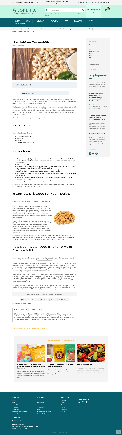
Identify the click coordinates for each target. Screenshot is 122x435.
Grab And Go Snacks (85, 29)
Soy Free (63, 411)
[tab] (15, 309)
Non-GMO (63, 407)
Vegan (62, 413)
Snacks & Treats (93, 62)
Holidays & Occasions (78, 21)
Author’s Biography (41, 294)
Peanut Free (64, 409)
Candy (90, 20)
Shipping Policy (40, 402)
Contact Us (15, 413)
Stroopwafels (72, 14)
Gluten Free (64, 405)
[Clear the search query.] (83, 10)
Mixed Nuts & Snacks (55, 21)
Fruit (90, 49)
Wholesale (26, 29)
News (90, 55)
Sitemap (39, 409)
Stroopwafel (20, 23)
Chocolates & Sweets (40, 21)
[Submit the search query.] (47, 10)
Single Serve (71, 29)
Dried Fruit (28, 21)
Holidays (91, 53)
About (14, 400)
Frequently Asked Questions (19, 411)
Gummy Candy (64, 14)
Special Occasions (94, 64)
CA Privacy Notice (41, 413)
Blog (13, 402)
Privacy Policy (40, 405)
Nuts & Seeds (17, 21)
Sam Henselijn (27, 85)
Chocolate (92, 47)
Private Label (16, 29)
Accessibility (15, 405)
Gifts (58, 14)
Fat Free (63, 402)
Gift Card (97, 29)
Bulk (66, 20)
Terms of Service (41, 407)
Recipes (14, 31)
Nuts (90, 58)
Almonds (53, 14)
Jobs (38, 400)
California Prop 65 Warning (44, 411)
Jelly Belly (61, 29)
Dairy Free (63, 400)
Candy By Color (50, 29)
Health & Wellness (94, 51)
